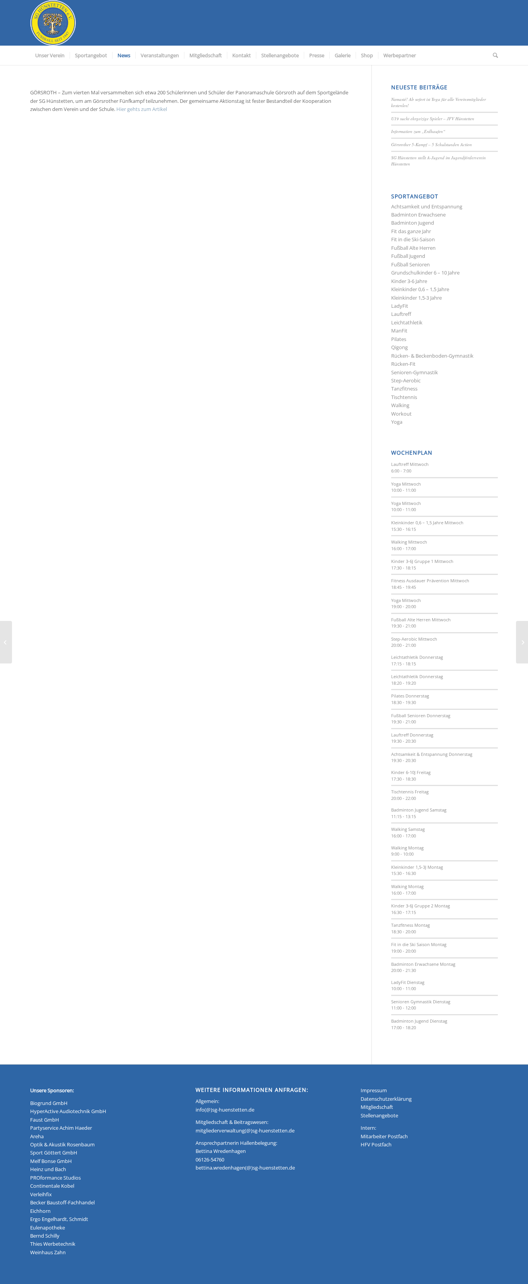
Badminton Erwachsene (418, 214)
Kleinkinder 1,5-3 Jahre (416, 297)
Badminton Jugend (412, 222)
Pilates (398, 339)
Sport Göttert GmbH (53, 1152)
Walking (400, 405)
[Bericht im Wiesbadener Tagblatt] (6, 642)
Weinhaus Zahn (48, 1252)
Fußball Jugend (408, 255)
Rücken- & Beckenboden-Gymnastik (432, 355)
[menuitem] (50, 55)
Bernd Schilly (45, 1235)
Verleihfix (41, 1194)
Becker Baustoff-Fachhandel (62, 1202)
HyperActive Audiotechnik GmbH (68, 1111)
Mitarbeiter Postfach (384, 1136)
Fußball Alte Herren (413, 247)
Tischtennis (404, 397)
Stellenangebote (379, 1115)
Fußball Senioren (410, 264)
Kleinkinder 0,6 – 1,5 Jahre (420, 289)
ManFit (399, 330)
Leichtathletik (406, 322)
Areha (37, 1136)
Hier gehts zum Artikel (141, 109)
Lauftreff (401, 313)
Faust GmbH (44, 1119)
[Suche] (493, 55)
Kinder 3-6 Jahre (409, 281)
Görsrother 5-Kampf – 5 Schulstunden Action (431, 144)
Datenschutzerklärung (386, 1098)
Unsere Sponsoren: (52, 1090)
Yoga (396, 421)
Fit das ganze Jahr (411, 231)
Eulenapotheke (47, 1227)
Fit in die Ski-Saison (413, 239)
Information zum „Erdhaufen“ (418, 131)
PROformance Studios (55, 1177)
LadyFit (399, 305)
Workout (401, 413)
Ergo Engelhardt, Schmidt (59, 1219)
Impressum (374, 1090)
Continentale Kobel (52, 1185)
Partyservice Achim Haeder (61, 1127)
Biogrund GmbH (49, 1103)
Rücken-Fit (403, 363)
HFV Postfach (376, 1144)
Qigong (399, 347)
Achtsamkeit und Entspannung (426, 206)
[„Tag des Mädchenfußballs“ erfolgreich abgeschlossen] (522, 642)
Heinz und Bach (48, 1169)
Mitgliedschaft (377, 1106)
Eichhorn (40, 1210)
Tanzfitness (404, 388)
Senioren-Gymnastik (414, 372)
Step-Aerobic (406, 380)
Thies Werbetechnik (52, 1243)
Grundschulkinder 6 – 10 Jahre (425, 272)
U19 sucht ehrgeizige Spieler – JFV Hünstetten (432, 118)
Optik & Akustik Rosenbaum (62, 1144)
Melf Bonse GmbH (51, 1161)
